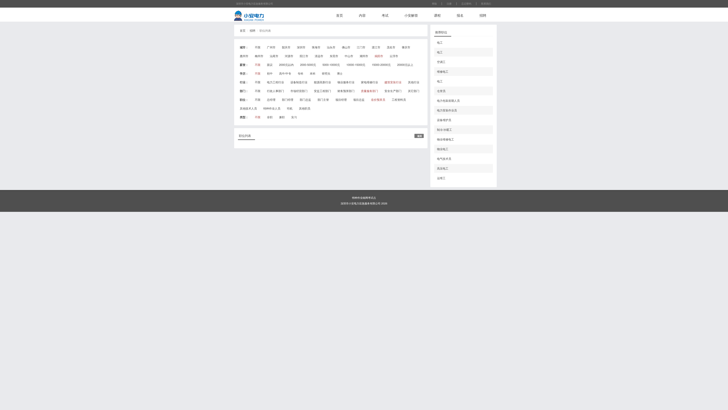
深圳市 (301, 47)
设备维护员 (444, 120)
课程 (437, 15)
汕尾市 (274, 56)
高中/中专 (285, 73)
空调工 (441, 62)
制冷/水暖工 (444, 130)
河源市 (289, 56)
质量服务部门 (369, 91)
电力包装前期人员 (448, 100)
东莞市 (334, 56)
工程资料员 (399, 100)
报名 (460, 15)
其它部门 (413, 91)
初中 (270, 73)
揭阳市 (379, 56)
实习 (294, 117)
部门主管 (323, 100)
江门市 (361, 47)
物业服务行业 (346, 82)
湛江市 (376, 47)
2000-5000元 (308, 65)
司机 (290, 108)
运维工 (441, 178)
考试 (385, 15)
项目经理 (341, 100)
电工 (440, 42)
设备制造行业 (299, 82)
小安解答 (411, 15)
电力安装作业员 (447, 110)
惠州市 (244, 56)
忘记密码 (466, 3)
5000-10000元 (331, 65)
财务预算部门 (346, 91)
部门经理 (287, 100)
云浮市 (394, 56)
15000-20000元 (381, 65)
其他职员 (304, 108)
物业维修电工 (445, 139)
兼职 (282, 117)
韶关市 (286, 47)
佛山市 (346, 47)
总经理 (271, 100)
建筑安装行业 (393, 82)
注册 (449, 3)
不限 (257, 47)
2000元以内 (286, 65)
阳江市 (304, 56)
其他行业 (413, 82)
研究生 (326, 73)
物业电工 (442, 149)
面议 (270, 65)
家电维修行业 (369, 82)
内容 (362, 15)
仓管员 (441, 91)
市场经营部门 (299, 91)
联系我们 (486, 3)
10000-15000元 (355, 65)
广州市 (271, 47)
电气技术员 (444, 159)
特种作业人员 (271, 108)
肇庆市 (406, 47)
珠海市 (316, 47)
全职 (270, 117)
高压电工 (442, 168)
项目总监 (359, 100)
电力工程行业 (275, 82)
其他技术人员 (248, 108)
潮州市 (364, 56)
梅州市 (259, 56)
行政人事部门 (275, 91)
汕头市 (331, 47)
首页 (339, 15)
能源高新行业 (322, 82)
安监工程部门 (322, 91)
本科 (312, 73)
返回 (419, 136)
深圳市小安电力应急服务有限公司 (254, 3)
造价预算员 (378, 100)
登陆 (434, 3)
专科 (300, 73)
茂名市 (391, 47)
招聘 (482, 15)
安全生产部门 (393, 91)
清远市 (319, 56)
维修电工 (442, 71)
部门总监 (305, 100)
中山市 (349, 56)
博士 (340, 73)
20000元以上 (405, 65)
